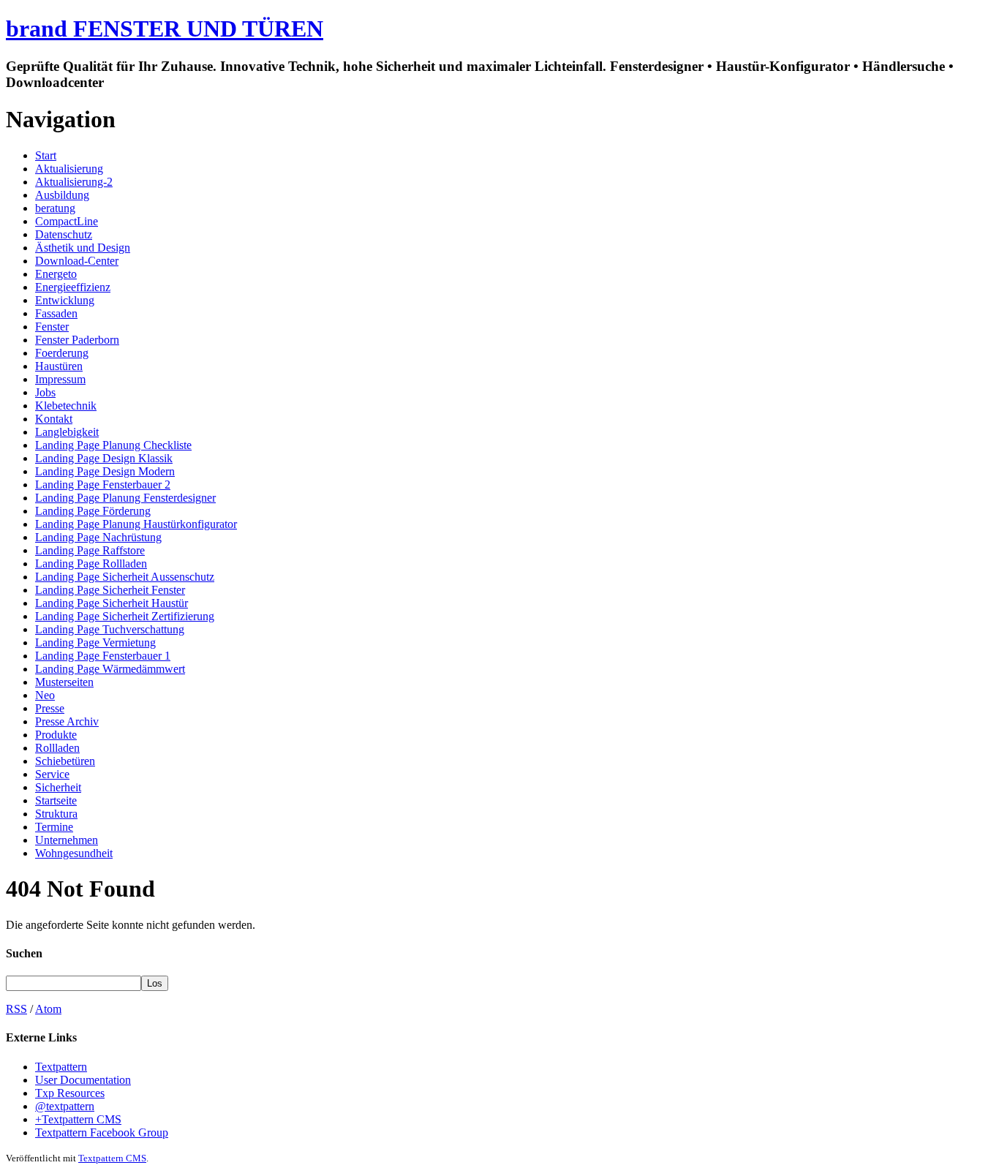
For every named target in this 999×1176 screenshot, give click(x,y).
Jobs (45, 392)
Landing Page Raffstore (90, 550)
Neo (45, 695)
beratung (55, 208)
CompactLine (66, 221)
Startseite (56, 800)
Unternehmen (66, 840)
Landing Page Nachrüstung (98, 537)
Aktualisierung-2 (74, 182)
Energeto (56, 274)
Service (52, 774)
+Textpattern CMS (78, 1119)
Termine (54, 827)
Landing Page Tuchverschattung (109, 629)
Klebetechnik (66, 405)
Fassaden (56, 313)
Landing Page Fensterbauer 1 (102, 655)
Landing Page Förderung (93, 511)
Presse (49, 708)
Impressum (60, 379)
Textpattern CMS (112, 1158)
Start (45, 155)
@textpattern (64, 1106)
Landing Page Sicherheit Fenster (110, 590)
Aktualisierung (69, 168)
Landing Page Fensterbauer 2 (102, 484)
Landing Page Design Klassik (104, 458)
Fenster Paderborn (77, 339)
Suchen (24, 953)
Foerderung (61, 353)
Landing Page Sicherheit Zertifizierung (124, 616)
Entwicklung (64, 300)
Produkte (56, 734)
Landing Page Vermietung (95, 642)
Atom (48, 1009)
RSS (16, 1009)
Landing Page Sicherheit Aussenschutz (124, 576)
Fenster (52, 326)
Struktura (56, 813)
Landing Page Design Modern (105, 471)
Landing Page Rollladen (91, 563)
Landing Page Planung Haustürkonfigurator (136, 524)
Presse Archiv (67, 721)
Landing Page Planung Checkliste (113, 445)
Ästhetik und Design (82, 247)
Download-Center (76, 261)
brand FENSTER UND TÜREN (164, 28)
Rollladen (57, 748)
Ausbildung (62, 195)
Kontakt (53, 418)
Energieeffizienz (72, 287)
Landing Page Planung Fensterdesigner (125, 497)
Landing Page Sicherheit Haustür (111, 603)
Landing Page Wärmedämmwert (110, 669)
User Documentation (83, 1080)
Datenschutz (63, 234)
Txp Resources (70, 1093)
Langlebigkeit (67, 432)
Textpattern (61, 1066)
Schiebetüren (65, 761)
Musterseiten (64, 682)
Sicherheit (58, 787)
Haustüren (59, 366)
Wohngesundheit (74, 853)
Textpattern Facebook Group (101, 1132)
